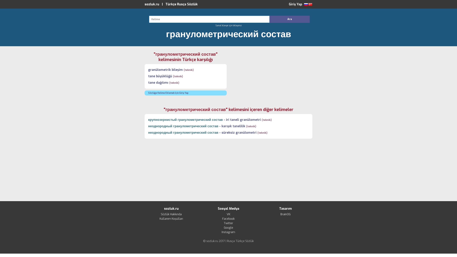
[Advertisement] (271, 77)
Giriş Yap (295, 4)
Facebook (228, 219)
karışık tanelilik (233, 126)
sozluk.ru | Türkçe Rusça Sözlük (171, 4)
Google (228, 228)
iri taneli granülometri (243, 120)
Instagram (228, 232)
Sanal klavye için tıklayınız (228, 25)
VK (228, 214)
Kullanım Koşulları (171, 219)
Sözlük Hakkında (171, 214)
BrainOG (285, 214)
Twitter (228, 223)
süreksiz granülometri (239, 132)
